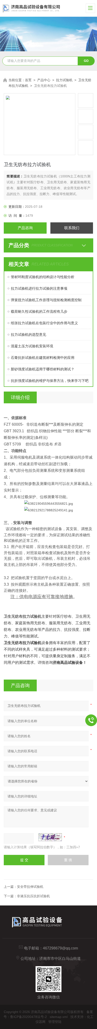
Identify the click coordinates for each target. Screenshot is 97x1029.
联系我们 (71, 228)
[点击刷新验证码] (50, 837)
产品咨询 (25, 228)
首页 (28, 80)
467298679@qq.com (60, 948)
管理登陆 (54, 1022)
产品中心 (43, 80)
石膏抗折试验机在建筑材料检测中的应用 (42, 358)
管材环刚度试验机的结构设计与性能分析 (42, 277)
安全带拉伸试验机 (30, 887)
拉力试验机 (64, 80)
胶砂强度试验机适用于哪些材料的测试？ (42, 369)
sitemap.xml (59, 1017)
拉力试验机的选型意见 (28, 334)
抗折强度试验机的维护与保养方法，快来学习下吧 (50, 381)
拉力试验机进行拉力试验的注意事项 (39, 288)
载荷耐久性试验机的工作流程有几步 (39, 311)
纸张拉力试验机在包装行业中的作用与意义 (44, 323)
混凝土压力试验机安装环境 (32, 346)
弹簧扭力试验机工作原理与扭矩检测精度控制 (46, 300)
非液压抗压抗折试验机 (33, 896)
